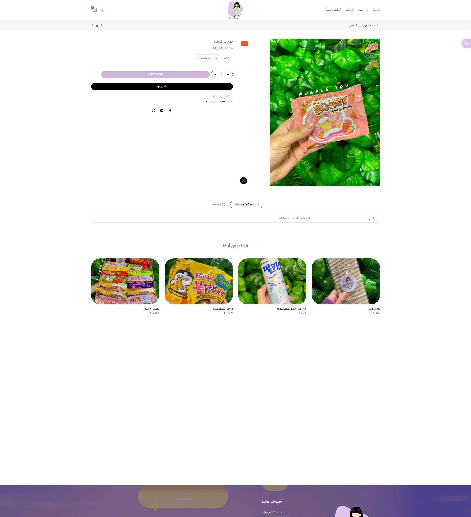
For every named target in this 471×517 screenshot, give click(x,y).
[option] (346, 286)
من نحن (363, 10)
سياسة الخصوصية (272, 512)
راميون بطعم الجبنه (223, 309)
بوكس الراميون (151, 309)
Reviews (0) (219, 204)
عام (367, 25)
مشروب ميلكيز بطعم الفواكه (291, 309)
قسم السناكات (213, 101)
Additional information (247, 204)
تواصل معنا (333, 10)
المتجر (349, 10)
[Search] (102, 10)
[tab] (246, 204)
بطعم (227, 58)
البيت (376, 10)
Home (372, 25)
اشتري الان (162, 86)
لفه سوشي (374, 309)
